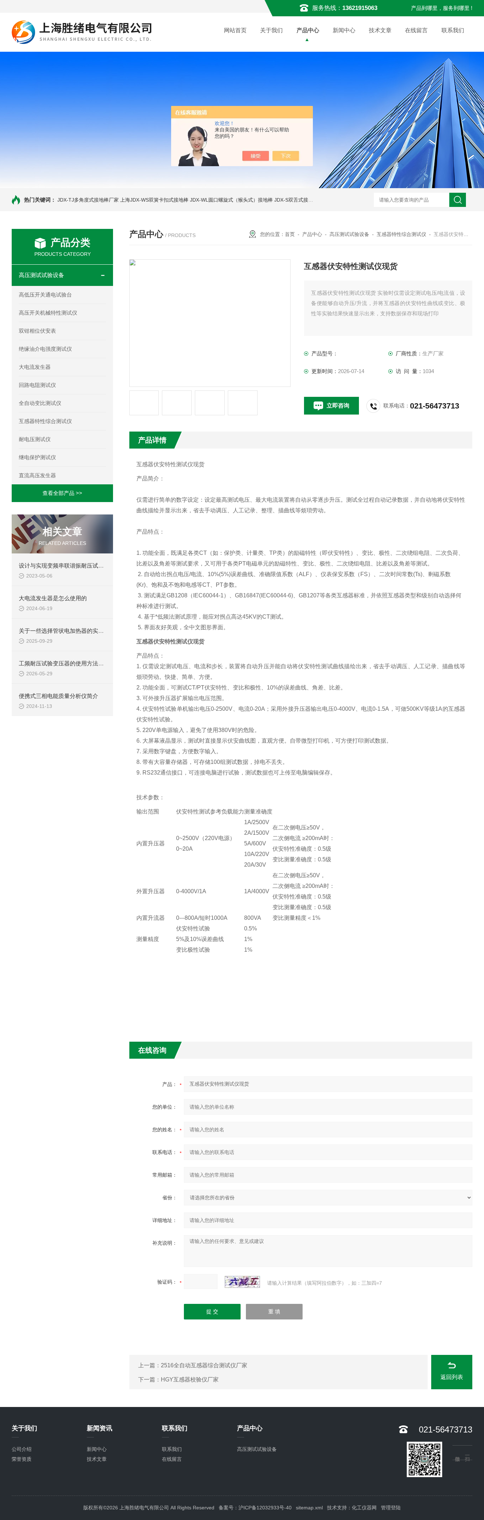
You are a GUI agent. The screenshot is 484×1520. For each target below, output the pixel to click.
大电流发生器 (35, 367)
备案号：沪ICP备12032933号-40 (255, 1507)
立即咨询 (338, 405)
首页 (290, 234)
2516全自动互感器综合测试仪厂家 (204, 1365)
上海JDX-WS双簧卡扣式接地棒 (154, 200)
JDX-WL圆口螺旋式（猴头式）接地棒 (231, 200)
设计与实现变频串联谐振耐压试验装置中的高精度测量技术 (92, 566)
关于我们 (271, 30)
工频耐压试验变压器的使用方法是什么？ (70, 663)
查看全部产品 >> (62, 493)
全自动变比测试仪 (40, 403)
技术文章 (380, 30)
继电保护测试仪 (37, 457)
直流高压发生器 (37, 475)
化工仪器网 (364, 1507)
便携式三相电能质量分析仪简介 (58, 696)
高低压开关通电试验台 (45, 295)
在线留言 (416, 30)
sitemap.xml (309, 1507)
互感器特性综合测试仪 (45, 421)
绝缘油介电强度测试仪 (45, 349)
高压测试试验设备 (41, 275)
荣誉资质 (22, 1459)
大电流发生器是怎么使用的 (53, 598)
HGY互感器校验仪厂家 (190, 1380)
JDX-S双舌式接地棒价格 (301, 200)
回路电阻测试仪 (37, 385)
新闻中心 (344, 30)
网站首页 (235, 30)
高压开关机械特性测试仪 (48, 313)
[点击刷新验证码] (242, 1282)
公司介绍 (22, 1449)
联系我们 (452, 30)
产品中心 (308, 30)
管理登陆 (391, 1507)
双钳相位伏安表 (37, 331)
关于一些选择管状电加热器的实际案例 (67, 631)
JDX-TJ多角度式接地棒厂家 (88, 200)
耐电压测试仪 (35, 439)
